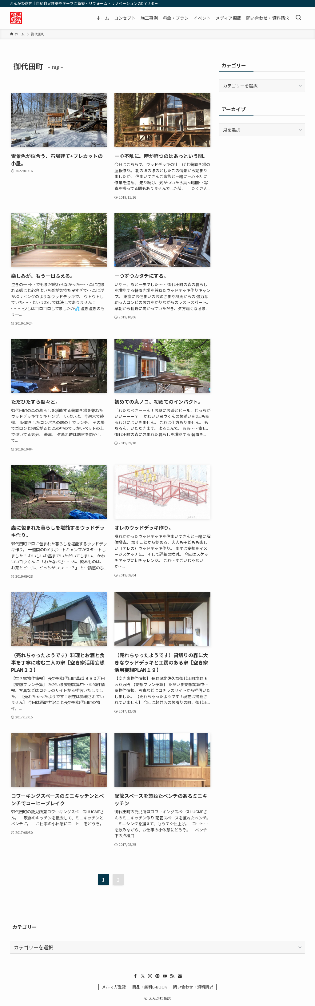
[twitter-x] (143, 976)
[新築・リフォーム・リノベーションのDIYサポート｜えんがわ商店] (16, 18)
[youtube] (165, 976)
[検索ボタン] (298, 18)
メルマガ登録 (114, 987)
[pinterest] (157, 976)
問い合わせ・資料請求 (193, 987)
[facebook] (135, 976)
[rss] (172, 976)
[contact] (179, 976)
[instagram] (150, 976)
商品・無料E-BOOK (149, 987)
